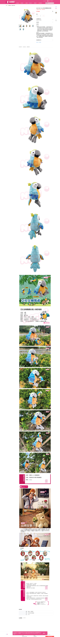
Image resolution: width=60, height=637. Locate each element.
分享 (37, 42)
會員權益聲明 (35, 636)
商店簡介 (23, 635)
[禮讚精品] (10, 2)
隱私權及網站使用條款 (24, 636)
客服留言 (35, 635)
